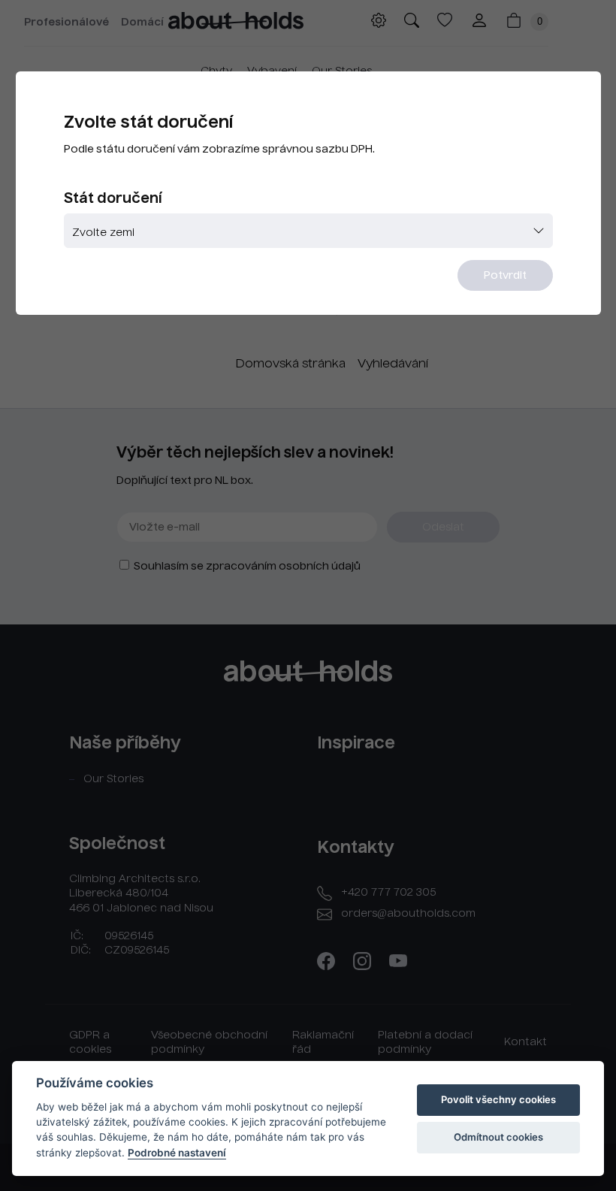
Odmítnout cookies (498, 1137)
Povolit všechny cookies (498, 1099)
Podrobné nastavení (177, 1153)
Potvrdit (505, 276)
